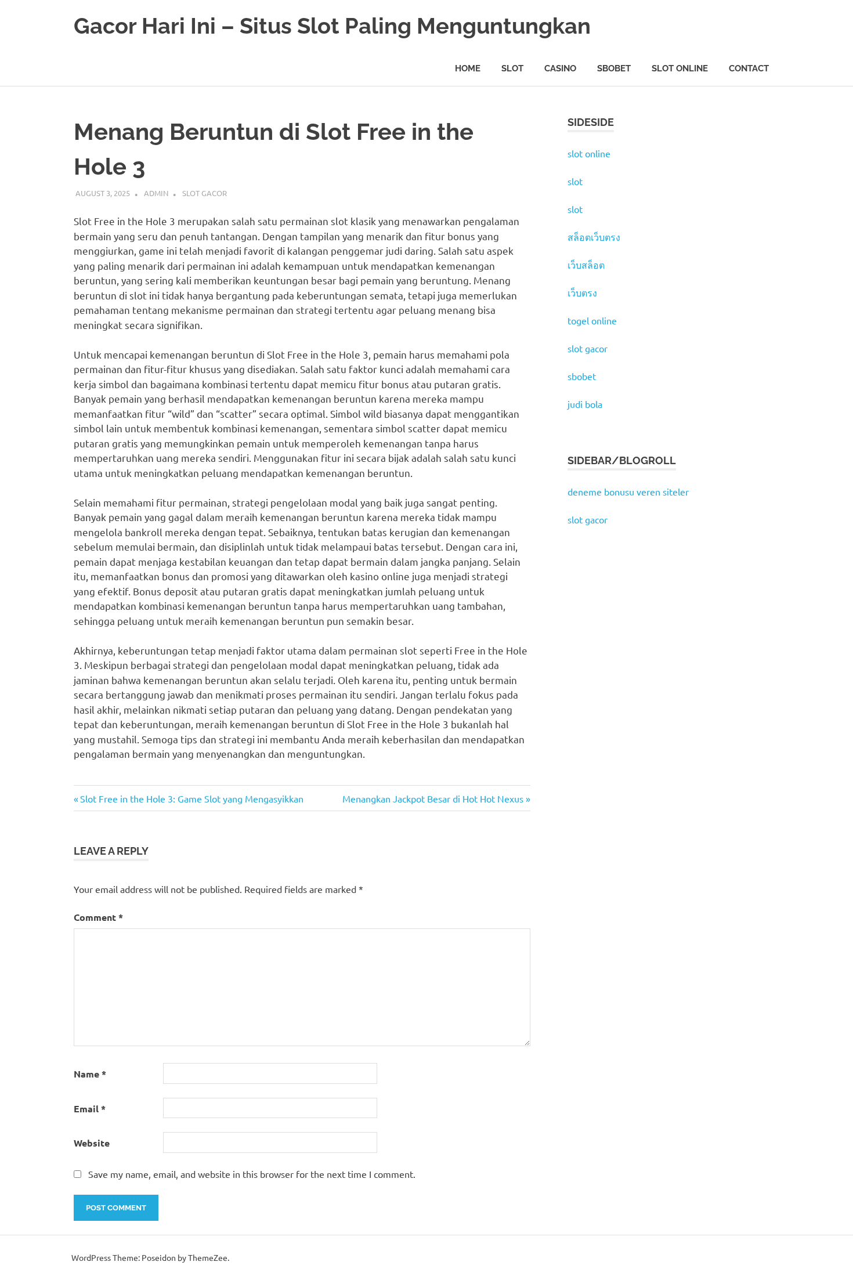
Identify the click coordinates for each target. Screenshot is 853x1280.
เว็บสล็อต (586, 264)
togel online (592, 320)
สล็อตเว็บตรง (594, 237)
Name (90, 1074)
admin (156, 193)
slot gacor (588, 348)
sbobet (582, 376)
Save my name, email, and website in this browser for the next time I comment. (251, 1174)
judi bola (585, 404)
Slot (512, 68)
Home (467, 68)
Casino (560, 68)
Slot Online (680, 68)
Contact (749, 68)
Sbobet (614, 68)
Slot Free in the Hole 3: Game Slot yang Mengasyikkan (191, 798)
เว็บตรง (582, 292)
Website (92, 1143)
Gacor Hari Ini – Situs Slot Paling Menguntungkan (332, 26)
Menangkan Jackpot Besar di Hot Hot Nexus (432, 798)
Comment (98, 917)
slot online (589, 153)
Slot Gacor (204, 193)
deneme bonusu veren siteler (628, 491)
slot (575, 181)
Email (90, 1108)
